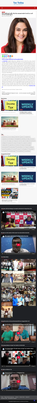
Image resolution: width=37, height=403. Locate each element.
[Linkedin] (10, 56)
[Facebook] (5, 56)
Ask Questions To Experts (12, 398)
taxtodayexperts (31, 149)
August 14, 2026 (12, 202)
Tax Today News (4, 151)
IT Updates (17, 89)
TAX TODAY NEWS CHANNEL (11, 151)
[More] (12, 56)
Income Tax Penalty (12, 89)
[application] (18, 221)
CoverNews (22, 401)
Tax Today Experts (24, 149)
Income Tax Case (6, 89)
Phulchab (3, 149)
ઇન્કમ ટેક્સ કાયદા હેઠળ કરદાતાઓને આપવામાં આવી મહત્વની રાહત (27, 93)
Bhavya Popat (4, 16)
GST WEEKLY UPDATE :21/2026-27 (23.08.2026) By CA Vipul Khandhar (26, 113)
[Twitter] (6, 56)
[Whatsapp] (3, 56)
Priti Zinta (20, 89)
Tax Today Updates (27, 151)
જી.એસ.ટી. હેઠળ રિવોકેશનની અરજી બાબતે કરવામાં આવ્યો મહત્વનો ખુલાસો (10, 93)
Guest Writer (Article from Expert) (6, 112)
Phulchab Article (8, 149)
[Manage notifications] (34, 400)
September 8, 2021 (9, 16)
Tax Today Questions (20, 151)
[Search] (34, 8)
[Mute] (33, 229)
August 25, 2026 (12, 112)
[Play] (2, 229)
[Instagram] (8, 56)
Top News (3, 12)
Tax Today (18, 2)
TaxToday (18, 149)
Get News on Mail (4, 398)
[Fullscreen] (34, 229)
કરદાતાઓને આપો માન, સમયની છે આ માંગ (9, 128)
